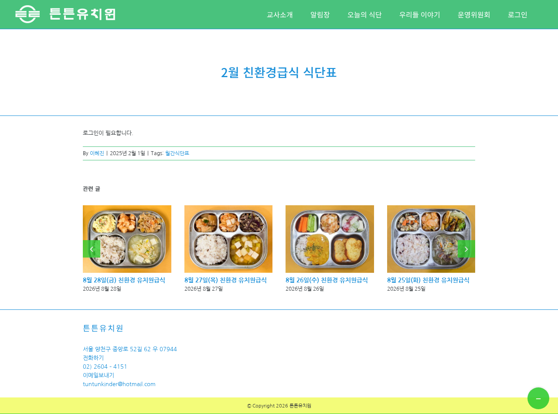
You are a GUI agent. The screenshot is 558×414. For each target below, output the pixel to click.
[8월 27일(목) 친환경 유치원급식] (228, 208)
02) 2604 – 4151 (105, 367)
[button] (91, 249)
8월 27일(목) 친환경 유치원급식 (225, 280)
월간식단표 (177, 153)
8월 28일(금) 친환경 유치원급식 (124, 280)
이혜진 (97, 153)
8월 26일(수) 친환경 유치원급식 (327, 280)
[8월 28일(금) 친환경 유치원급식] (127, 208)
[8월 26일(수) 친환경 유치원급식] (330, 208)
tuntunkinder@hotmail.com (119, 384)
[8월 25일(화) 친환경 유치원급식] (431, 208)
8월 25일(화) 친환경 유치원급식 (428, 280)
